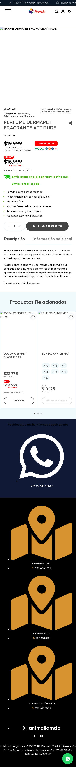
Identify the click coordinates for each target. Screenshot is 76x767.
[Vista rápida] (33, 316)
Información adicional (52, 238)
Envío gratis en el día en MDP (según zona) (40, 176)
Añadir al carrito (50, 226)
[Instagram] (41, 736)
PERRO (56, 108)
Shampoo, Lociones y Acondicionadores (56, 110)
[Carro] (70, 11)
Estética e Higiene (13, 116)
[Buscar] (56, 11)
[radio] (46, 365)
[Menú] (8, 11)
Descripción (14, 238)
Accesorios (23, 113)
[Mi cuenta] (63, 12)
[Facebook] (34, 736)
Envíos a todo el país (25, 183)
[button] (34, 413)
